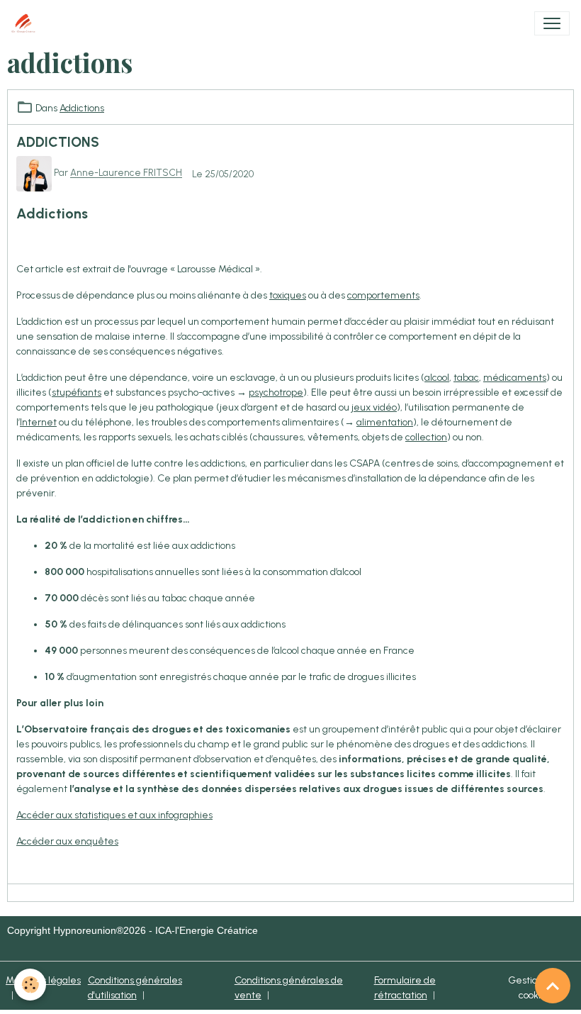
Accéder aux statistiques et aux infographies (114, 815)
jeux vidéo (374, 407)
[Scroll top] (552, 985)
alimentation (384, 422)
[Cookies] (30, 985)
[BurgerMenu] (552, 23)
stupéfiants (76, 392)
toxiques (287, 295)
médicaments (514, 378)
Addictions (82, 108)
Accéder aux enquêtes (67, 841)
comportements (383, 295)
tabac (466, 378)
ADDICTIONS (57, 142)
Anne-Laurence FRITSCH (126, 173)
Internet (38, 422)
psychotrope (276, 392)
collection (426, 437)
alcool (436, 378)
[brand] (26, 23)
